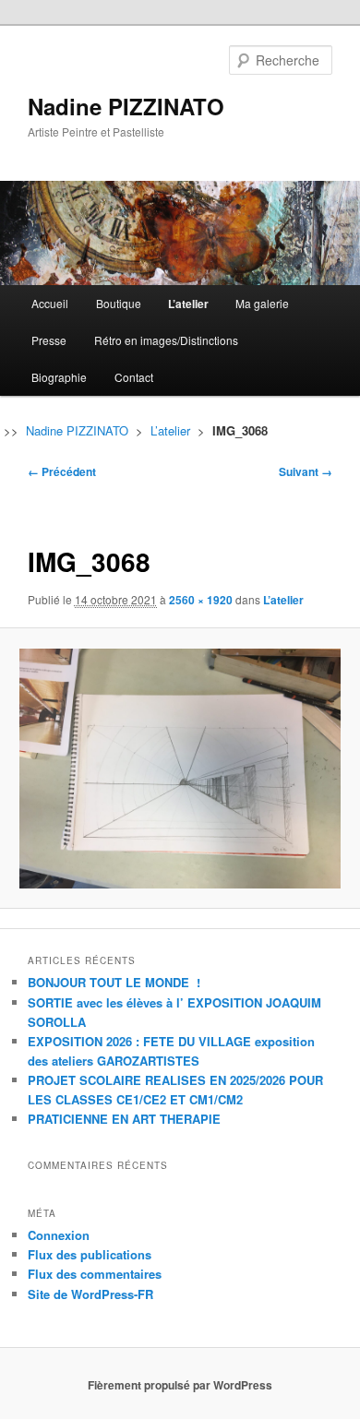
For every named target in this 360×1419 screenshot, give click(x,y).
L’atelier (188, 303)
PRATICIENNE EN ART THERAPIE (124, 1118)
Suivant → (305, 471)
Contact (133, 377)
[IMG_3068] (179, 769)
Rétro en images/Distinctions (166, 340)
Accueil (49, 303)
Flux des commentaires (95, 1273)
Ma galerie (262, 303)
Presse (48, 340)
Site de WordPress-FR (90, 1294)
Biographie (59, 377)
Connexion (59, 1235)
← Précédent (62, 471)
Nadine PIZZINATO (126, 106)
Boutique (118, 303)
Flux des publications (89, 1254)
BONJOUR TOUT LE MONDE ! (114, 982)
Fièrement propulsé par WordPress (180, 1385)
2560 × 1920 (201, 599)
